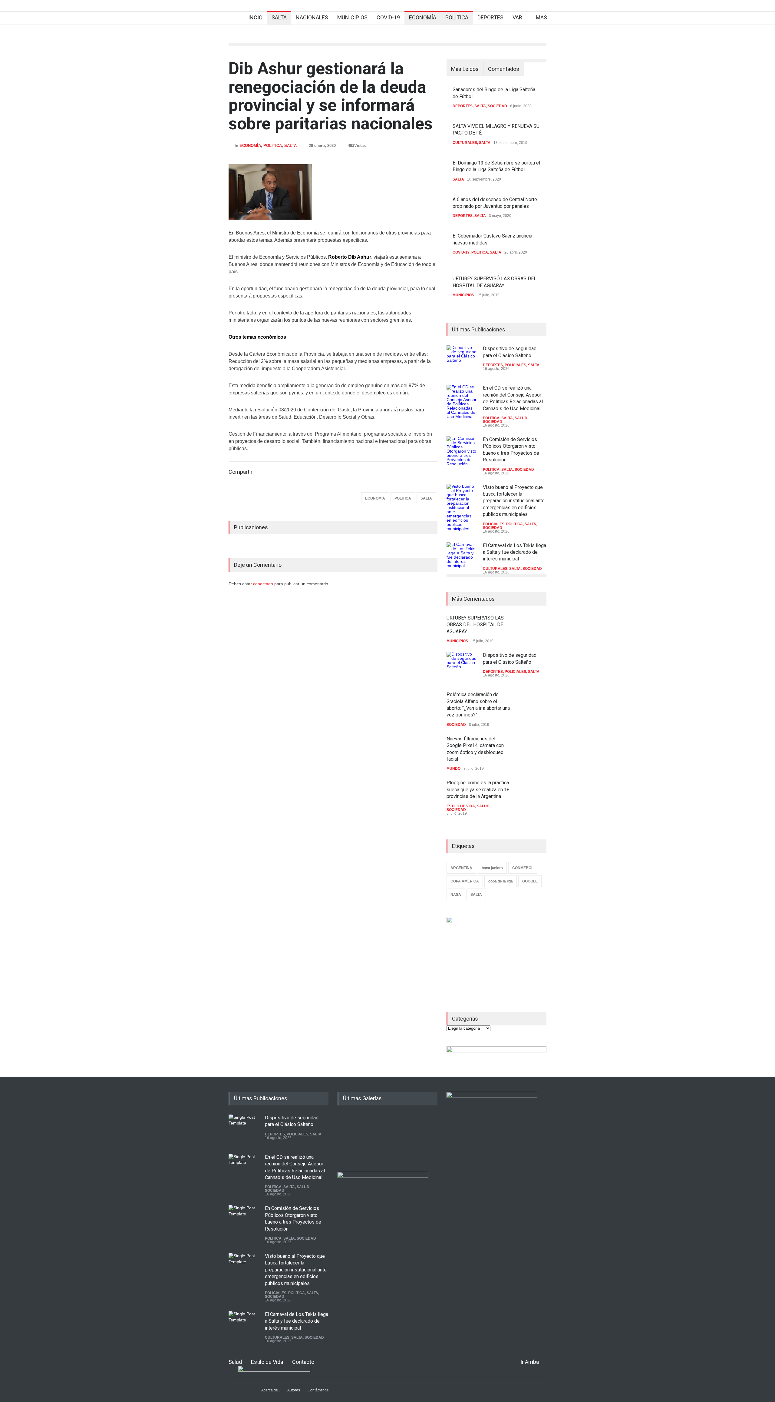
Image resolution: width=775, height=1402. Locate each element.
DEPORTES (490, 17)
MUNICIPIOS (352, 17)
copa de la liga (500, 881)
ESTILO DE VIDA (461, 806)
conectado (263, 583)
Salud (235, 1362)
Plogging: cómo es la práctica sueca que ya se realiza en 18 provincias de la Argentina (478, 789)
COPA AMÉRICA (464, 881)
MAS (541, 17)
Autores (293, 1390)
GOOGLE (530, 881)
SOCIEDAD (497, 106)
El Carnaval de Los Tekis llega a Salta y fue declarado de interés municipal (514, 552)
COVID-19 (388, 17)
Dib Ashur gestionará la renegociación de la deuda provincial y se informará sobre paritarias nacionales (331, 96)
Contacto (303, 1362)
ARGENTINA (461, 868)
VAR (517, 17)
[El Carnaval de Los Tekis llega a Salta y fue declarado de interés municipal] (462, 557)
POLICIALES (515, 365)
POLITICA (456, 17)
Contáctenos (318, 1390)
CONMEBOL (522, 868)
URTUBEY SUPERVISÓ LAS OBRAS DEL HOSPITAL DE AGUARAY (475, 624)
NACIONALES (312, 17)
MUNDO (453, 768)
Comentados (503, 69)
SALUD (521, 418)
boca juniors (492, 868)
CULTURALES (465, 143)
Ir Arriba (529, 1362)
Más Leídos (465, 69)
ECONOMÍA (422, 17)
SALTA (279, 17)
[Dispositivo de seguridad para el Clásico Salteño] (462, 360)
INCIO (255, 17)
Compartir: (241, 472)
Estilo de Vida (267, 1362)
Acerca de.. (270, 1390)
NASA (455, 894)
